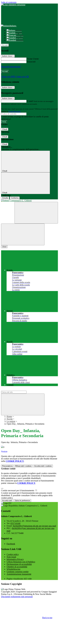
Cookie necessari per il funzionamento (18, 490)
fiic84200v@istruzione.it (34, 526)
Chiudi (4, 129)
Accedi (5, 45)
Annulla (5, 198)
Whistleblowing (13, 569)
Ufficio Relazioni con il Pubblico (21, 562)
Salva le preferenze (22, 501)
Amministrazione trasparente (19, 574)
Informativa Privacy (15, 559)
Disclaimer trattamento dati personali (17, 596)
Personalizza (7, 466)
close (4, 247)
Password (31, 61)
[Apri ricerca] (36, 213)
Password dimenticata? (11, 66)
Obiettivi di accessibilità (17, 567)
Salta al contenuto (8, 2)
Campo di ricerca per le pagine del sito (17, 389)
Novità (9, 419)
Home (9, 416)
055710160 (15, 523)
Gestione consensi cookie (18, 571)
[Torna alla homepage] (29, 200)
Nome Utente (33, 59)
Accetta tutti (43, 466)
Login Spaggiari (15, 111)
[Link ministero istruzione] (13, 5)
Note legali (11, 557)
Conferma (15, 198)
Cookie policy (13, 554)
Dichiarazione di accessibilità (19, 564)
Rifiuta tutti (23, 466)
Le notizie (11, 421)
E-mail (30, 101)
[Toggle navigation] (22, 234)
